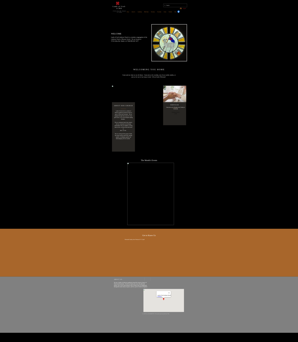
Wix (168, 313)
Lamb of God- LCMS (119, 7)
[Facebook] (178, 11)
